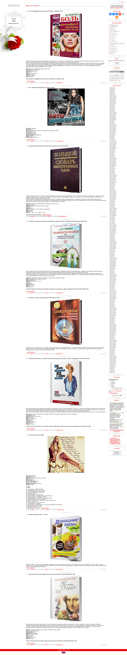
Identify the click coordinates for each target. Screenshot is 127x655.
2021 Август (112, 290)
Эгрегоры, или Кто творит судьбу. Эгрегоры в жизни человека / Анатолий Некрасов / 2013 (52, 574)
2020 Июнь (112, 270)
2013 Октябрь (113, 159)
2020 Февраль (113, 265)
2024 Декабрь (113, 344)
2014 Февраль (113, 165)
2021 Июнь (112, 287)
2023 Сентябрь (113, 325)
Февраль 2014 (116, 70)
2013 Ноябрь (113, 161)
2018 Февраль (113, 232)
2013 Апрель (113, 151)
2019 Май (112, 252)
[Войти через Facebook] (116, 14)
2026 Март (112, 365)
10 (110, 76)
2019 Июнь (112, 254)
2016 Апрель (113, 201)
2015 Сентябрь (113, 191)
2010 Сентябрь (113, 112)
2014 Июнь (112, 170)
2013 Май (112, 152)
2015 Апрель (113, 184)
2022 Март (112, 300)
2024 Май (112, 336)
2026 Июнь (112, 369)
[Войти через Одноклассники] (116, 17)
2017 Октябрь (113, 226)
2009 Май (112, 90)
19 (114, 78)
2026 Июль (112, 370)
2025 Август (112, 355)
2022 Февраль (113, 298)
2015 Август (112, 190)
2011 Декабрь (113, 129)
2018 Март (112, 233)
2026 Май (112, 368)
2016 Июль (112, 205)
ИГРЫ (111, 40)
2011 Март (112, 120)
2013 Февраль (113, 148)
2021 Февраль (113, 281)
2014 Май (112, 169)
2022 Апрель (113, 301)
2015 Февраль (113, 182)
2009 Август (112, 94)
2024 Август (112, 338)
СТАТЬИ (112, 33)
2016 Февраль (113, 198)
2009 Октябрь (113, 97)
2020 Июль (112, 272)
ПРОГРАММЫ (113, 31)
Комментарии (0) (60, 82)
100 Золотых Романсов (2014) (36, 435)
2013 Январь (113, 147)
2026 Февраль (113, 363)
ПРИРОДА (112, 50)
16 (123, 76)
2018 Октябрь (113, 243)
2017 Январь (113, 213)
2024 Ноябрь (113, 343)
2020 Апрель (113, 268)
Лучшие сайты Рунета (115, 442)
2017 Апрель (113, 218)
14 (118, 76)
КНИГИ (31, 82)
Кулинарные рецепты (115, 443)
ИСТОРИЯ (112, 41)
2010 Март (112, 104)
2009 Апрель (113, 89)
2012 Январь (113, 130)
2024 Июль (112, 337)
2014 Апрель (113, 168)
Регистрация (117, 7)
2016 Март (112, 200)
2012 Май (112, 136)
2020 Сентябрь (113, 275)
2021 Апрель (113, 284)
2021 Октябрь (113, 293)
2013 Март (112, 150)
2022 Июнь (112, 304)
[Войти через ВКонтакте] (113, 14)
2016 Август (112, 207)
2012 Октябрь (113, 143)
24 (110, 80)
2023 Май (112, 319)
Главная (27, 5)
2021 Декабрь (113, 295)
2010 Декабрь (113, 116)
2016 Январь (113, 197)
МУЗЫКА (32, 509)
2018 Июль (112, 238)
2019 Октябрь (113, 259)
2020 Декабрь (113, 279)
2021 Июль (112, 288)
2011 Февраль (113, 119)
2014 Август (112, 173)
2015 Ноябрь (113, 194)
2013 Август (112, 157)
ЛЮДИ (111, 53)
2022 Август (112, 306)
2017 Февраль (113, 215)
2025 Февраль (113, 347)
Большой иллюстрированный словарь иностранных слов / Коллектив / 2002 (48, 145)
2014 (32, 5)
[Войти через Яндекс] (119, 14)
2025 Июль (112, 354)
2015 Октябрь (113, 193)
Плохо (112, 385)
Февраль (36, 5)
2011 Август (112, 123)
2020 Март (112, 266)
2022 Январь (113, 297)
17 (110, 78)
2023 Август (112, 323)
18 (112, 78)
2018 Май (112, 236)
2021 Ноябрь (113, 294)
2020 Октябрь (113, 276)
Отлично (113, 380)
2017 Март (112, 216)
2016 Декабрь (113, 212)
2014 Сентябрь (113, 175)
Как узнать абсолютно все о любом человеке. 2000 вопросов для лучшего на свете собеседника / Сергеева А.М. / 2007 (59, 358)
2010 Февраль (113, 102)
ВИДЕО (112, 29)
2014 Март (112, 166)
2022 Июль (112, 305)
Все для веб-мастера (115, 439)
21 (118, 78)
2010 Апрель (113, 105)
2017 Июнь (112, 220)
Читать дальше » (31, 81)
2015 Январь (113, 180)
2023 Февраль (113, 315)
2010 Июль (112, 109)
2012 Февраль (113, 132)
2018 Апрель (113, 234)
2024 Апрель (113, 334)
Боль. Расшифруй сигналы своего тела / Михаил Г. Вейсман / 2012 (46, 11)
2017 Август (112, 223)
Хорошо (113, 382)
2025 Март (112, 348)
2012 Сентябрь (113, 141)
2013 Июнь (112, 154)
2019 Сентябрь (113, 258)
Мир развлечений (114, 441)
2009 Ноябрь (113, 98)
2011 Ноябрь (113, 127)
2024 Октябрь (113, 341)
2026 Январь (113, 362)
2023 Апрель (113, 318)
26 (114, 80)
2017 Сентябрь (113, 225)
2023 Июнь (112, 320)
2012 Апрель (113, 134)
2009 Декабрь (113, 100)
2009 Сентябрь (113, 96)
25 (112, 80)
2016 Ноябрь (113, 211)
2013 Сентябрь (113, 158)
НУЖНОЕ (112, 46)
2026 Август (112, 372)
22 (121, 78)
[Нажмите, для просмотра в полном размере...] (66, 57)
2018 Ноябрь (113, 244)
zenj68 (46, 82)
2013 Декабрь (113, 162)
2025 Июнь (112, 352)
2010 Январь (113, 101)
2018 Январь (113, 230)
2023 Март (112, 316)
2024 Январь (113, 330)
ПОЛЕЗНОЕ (113, 48)
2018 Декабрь (113, 245)
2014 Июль (112, 172)
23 (123, 78)
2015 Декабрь (113, 195)
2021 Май (112, 286)
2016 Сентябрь (113, 208)
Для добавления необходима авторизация (117, 431)
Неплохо (113, 383)
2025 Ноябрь (113, 359)
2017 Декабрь (113, 229)
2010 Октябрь (113, 114)
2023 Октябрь (113, 326)
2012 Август (112, 140)
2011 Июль (112, 122)
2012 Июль (112, 139)
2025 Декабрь (113, 361)
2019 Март (112, 250)
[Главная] (122, 2)
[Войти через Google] (123, 14)
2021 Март (112, 283)
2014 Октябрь (113, 176)
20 (116, 78)
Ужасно (113, 386)
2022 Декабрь (113, 312)
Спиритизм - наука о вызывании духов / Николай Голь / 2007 (44, 297)
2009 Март (112, 87)
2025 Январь (113, 345)
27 (116, 80)
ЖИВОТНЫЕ (113, 51)
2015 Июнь (112, 187)
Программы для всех (115, 440)
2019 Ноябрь (113, 261)
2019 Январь (113, 247)
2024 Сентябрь (113, 340)
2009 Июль (112, 93)
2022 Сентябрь (113, 308)
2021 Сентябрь (113, 291)
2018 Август (112, 240)
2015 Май (112, 186)
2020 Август (112, 273)
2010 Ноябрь (113, 115)
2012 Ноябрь (113, 144)
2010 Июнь (112, 108)
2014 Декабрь (113, 179)
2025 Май (112, 351)
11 (112, 76)
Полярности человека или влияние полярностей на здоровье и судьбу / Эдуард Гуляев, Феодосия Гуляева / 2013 (58, 221)
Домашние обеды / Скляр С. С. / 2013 (38, 514)
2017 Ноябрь (113, 227)
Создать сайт (113, 438)
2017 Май (112, 219)
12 (114, 76)
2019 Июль (112, 255)
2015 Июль (112, 188)
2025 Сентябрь (113, 356)
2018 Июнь (112, 237)
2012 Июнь (112, 137)
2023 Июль (112, 322)
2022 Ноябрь (113, 311)
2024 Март (112, 333)
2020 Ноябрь (113, 277)
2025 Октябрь (113, 358)
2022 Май (112, 302)
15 (121, 76)
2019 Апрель (113, 251)
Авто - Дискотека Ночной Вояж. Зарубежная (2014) (42, 87)
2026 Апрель (113, 366)
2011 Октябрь (113, 126)
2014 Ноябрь (113, 177)
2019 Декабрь (113, 262)
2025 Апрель (113, 349)
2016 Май (112, 202)
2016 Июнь (112, 204)
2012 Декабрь (113, 145)
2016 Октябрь (113, 209)
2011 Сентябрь (113, 125)
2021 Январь (113, 280)
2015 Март (112, 183)
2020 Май (112, 269)
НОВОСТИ (112, 25)
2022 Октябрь (113, 309)
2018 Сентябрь (113, 241)
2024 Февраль (113, 331)
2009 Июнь (112, 91)
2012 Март (112, 133)
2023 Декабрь (113, 329)
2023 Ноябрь (113, 327)
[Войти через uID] (110, 14)
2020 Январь (113, 263)
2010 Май (112, 107)
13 (116, 76)
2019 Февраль (113, 248)
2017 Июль (112, 222)
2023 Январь (113, 313)
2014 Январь (113, 164)
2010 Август (112, 111)
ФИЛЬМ (112, 36)
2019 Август (112, 257)
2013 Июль (112, 155)
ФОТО (111, 27)
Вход (122, 7)
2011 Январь (113, 118)
